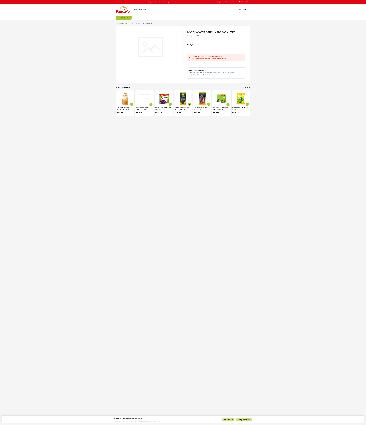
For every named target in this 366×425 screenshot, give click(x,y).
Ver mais (247, 87)
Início (117, 23)
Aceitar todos (228, 420)
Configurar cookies (244, 420)
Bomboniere (123, 23)
